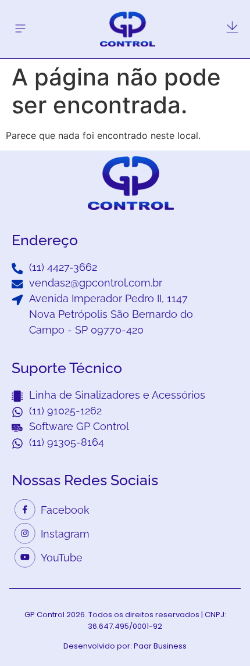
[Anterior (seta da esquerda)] (20, 333)
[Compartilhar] (237, 13)
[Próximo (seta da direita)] (229, 333)
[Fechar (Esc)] (211, 13)
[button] (20, 29)
